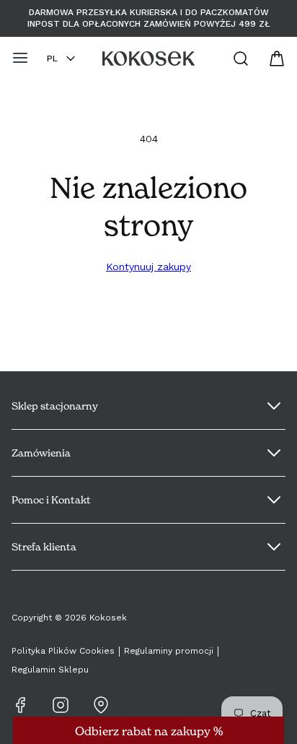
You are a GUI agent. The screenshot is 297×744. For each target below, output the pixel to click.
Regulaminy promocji (168, 651)
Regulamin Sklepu (50, 670)
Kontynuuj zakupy (148, 266)
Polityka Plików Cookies (63, 651)
